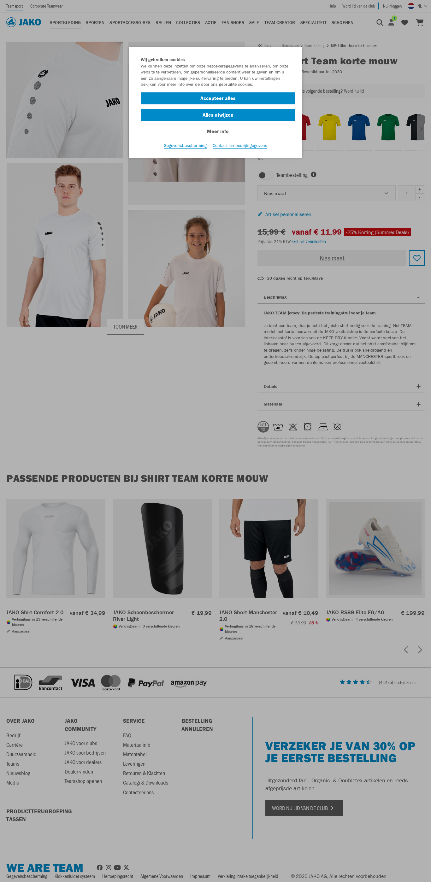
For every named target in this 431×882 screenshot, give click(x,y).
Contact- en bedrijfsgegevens (240, 145)
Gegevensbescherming (185, 145)
